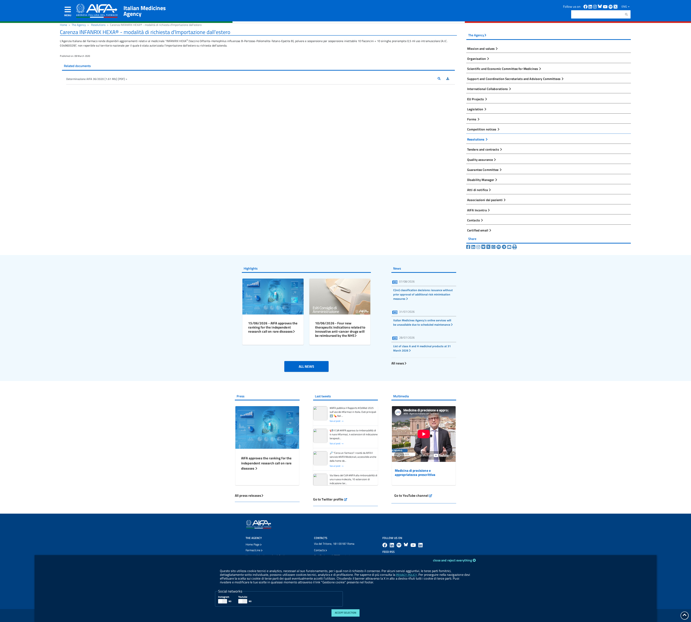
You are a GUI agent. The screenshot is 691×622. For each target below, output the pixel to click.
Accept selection (345, 613)
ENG (625, 6)
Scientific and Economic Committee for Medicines (503, 68)
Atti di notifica (478, 189)
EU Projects (476, 99)
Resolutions (98, 25)
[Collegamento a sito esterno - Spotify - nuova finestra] (611, 6)
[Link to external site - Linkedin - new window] (590, 6)
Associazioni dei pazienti (485, 199)
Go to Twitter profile (330, 499)
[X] (488, 247)
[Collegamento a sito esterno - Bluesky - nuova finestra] (406, 545)
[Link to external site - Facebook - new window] (585, 6)
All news (397, 363)
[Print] (514, 247)
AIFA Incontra (477, 210)
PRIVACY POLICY (406, 575)
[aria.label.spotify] (399, 545)
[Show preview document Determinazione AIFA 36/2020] (442, 78)
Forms (472, 119)
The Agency (79, 25)
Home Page (253, 544)
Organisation (477, 58)
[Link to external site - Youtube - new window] (606, 6)
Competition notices (482, 129)
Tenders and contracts (483, 149)
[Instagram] (478, 247)
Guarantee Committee (483, 169)
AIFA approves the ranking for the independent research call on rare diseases (266, 463)
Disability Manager (481, 179)
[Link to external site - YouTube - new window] (413, 545)
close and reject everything (452, 560)
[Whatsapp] (493, 247)
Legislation (475, 109)
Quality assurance (480, 159)
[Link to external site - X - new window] (616, 6)
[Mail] (509, 247)
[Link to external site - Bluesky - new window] (600, 6)
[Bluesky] (483, 247)
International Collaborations (488, 88)
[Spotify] (498, 247)
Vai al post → (337, 421)
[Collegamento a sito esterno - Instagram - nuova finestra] (595, 6)
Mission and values (481, 48)
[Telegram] (504, 247)
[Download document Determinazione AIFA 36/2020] (450, 78)
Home (63, 25)
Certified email (478, 230)
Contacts (474, 220)
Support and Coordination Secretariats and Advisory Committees (514, 78)
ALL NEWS (306, 366)
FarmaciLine (253, 550)
